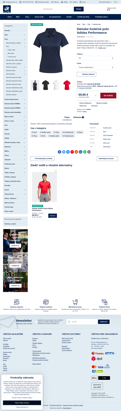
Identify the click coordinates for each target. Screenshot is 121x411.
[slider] (90, 37)
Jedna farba (106, 146)
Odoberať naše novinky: (24, 323)
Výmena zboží (36, 351)
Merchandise (66, 348)
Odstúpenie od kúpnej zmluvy (41, 353)
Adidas (85, 111)
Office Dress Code (67, 338)
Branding (64, 346)
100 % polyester (108, 135)
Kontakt (34, 347)
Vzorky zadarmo (67, 350)
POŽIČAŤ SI (15, 245)
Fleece (5, 368)
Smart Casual (66, 340)
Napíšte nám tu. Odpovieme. (100, 338)
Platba (34, 340)
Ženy (104, 131)
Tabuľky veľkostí (37, 343)
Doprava (35, 338)
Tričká (5, 366)
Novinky (5, 340)
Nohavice (6, 358)
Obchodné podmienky (39, 358)
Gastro (5, 370)
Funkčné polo (107, 127)
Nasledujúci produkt (106, 158)
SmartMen (6, 346)
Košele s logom (66, 342)
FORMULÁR (15, 265)
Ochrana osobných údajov (40, 360)
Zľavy (34, 345)
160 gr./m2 (106, 143)
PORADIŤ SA (15, 285)
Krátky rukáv (107, 139)
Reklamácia (36, 355)
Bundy (5, 360)
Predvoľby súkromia (56, 405)
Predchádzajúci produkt (43, 158)
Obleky (5, 354)
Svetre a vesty (7, 352)
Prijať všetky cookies (22, 403)
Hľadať (78, 9)
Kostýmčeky (6, 356)
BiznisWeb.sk (67, 408)
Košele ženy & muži (9, 348)
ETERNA (5, 344)
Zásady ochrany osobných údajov (73, 405)
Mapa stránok (36, 364)
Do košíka (108, 96)
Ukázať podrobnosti (22, 407)
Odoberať (103, 322)
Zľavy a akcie (7, 338)
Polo (4, 364)
